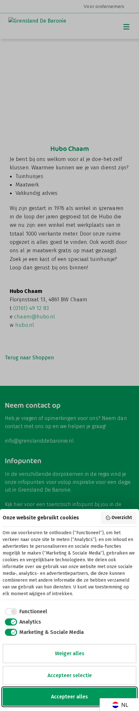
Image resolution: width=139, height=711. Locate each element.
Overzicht (122, 517)
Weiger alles (69, 653)
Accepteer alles (69, 697)
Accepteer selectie (70, 675)
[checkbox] (25, 612)
